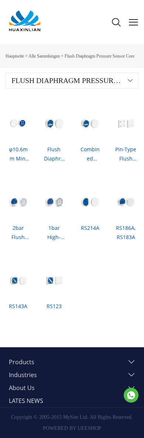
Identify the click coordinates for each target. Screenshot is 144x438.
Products (21, 362)
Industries (23, 375)
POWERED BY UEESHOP (72, 428)
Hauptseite (15, 56)
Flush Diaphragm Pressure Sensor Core (99, 56)
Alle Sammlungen (44, 56)
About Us (22, 388)
